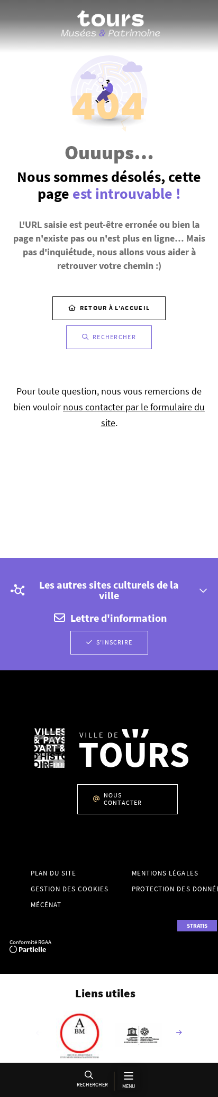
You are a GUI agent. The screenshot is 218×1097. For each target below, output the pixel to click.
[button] (91, 1081)
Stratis (197, 925)
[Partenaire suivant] (179, 1033)
